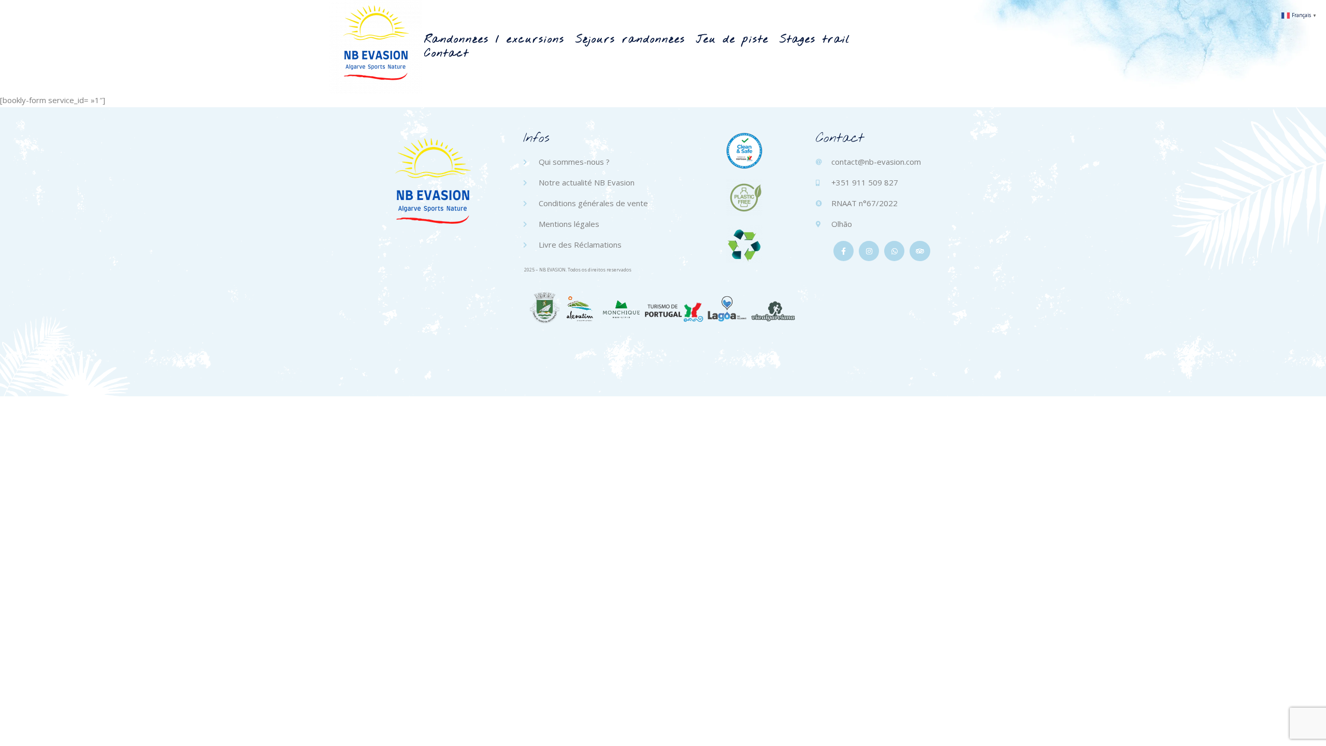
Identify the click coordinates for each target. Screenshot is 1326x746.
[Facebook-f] (843, 251)
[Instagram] (869, 251)
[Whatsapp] (894, 251)
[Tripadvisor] (920, 251)
